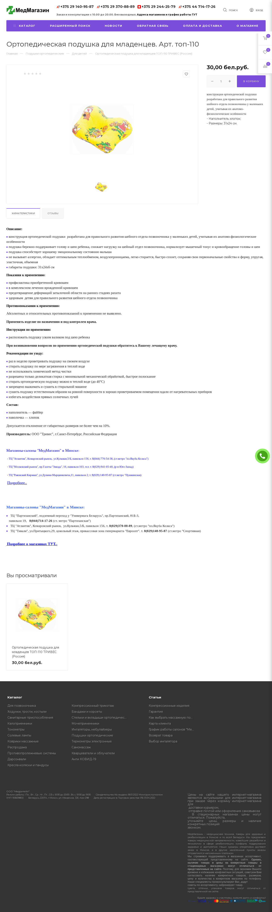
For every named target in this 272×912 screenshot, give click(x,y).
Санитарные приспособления (30, 717)
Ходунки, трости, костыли (27, 712)
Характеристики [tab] (23, 213)
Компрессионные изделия (169, 706)
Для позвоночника (21, 706)
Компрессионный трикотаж (93, 706)
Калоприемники (19, 723)
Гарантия (156, 712)
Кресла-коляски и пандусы (28, 765)
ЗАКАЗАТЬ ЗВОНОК (264, 456)
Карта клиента (160, 723)
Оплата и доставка (202, 25)
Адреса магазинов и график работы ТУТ (167, 14)
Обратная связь (153, 25)
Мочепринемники (85, 723)
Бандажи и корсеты (87, 712)
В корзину (251, 81)
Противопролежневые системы (31, 753)
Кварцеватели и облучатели (93, 753)
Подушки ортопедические (92, 735)
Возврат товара (161, 735)
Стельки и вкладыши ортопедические (101, 717)
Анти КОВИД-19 (84, 759)
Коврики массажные (23, 741)
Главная (12, 53)
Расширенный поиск (70, 25)
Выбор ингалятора (163, 741)
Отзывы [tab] (52, 213)
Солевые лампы (19, 735)
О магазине (247, 25)
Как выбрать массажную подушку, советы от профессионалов (173, 717)
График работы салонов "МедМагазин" (173, 729)
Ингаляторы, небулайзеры (92, 729)
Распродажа (17, 747)
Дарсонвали (16, 759)
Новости (113, 25)
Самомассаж (81, 747)
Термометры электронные (92, 741)
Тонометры (15, 729)
